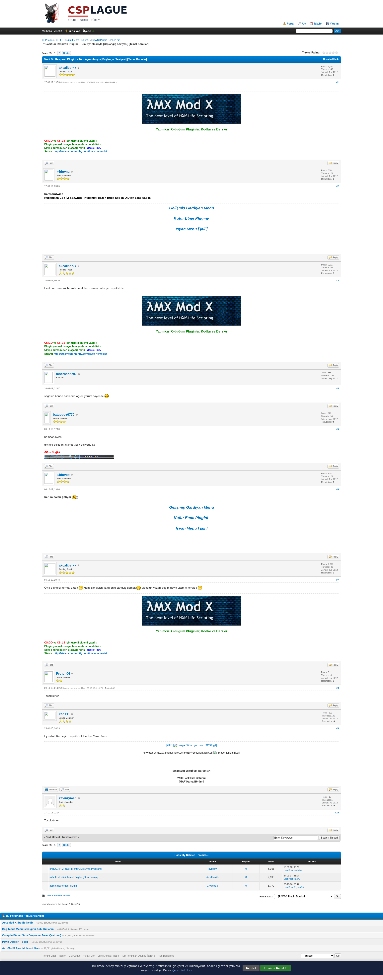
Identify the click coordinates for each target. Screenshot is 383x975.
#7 (337, 580)
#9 (337, 728)
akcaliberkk (67, 67)
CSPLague (48, 40)
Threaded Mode (331, 59)
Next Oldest (53, 837)
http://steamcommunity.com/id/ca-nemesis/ (80, 151)
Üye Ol (87, 31)
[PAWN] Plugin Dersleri (103, 40)
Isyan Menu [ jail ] (191, 229)
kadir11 (64, 714)
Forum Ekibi (49, 955)
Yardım (334, 23)
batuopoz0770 (63, 414)
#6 (337, 489)
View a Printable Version (58, 895)
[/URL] (170, 745)
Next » (66, 53)
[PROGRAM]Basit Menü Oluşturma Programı (75, 868)
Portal (290, 23)
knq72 (297, 879)
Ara (304, 23)
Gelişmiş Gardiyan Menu (191, 208)
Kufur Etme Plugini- (191, 218)
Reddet (251, 968)
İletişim (62, 955)
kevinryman (68, 798)
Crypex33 (212, 885)
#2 (337, 186)
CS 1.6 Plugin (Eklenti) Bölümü (72, 40)
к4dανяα (63, 171)
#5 (337, 429)
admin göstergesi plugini (63, 885)
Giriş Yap (74, 31)
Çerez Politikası (182, 970)
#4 (337, 388)
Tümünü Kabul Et (276, 968)
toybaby (212, 868)
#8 (337, 688)
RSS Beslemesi (166, 955)
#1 (337, 82)
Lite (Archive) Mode (108, 955)
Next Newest (69, 837)
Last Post (288, 870)
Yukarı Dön (89, 955)
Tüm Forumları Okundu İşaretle (138, 955)
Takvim (318, 23)
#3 (337, 280)
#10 (337, 812)
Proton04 (63, 673)
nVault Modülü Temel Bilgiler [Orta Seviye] (73, 877)
